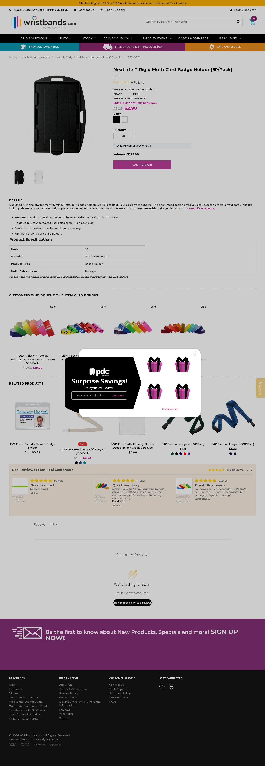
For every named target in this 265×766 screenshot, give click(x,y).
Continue (118, 395)
